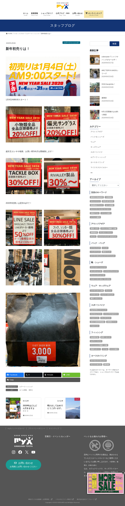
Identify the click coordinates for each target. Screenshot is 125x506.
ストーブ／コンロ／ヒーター (100, 209)
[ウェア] (73, 407)
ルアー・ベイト (96, 341)
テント (93, 236)
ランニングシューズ (97, 275)
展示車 (106, 364)
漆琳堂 (104, 98)
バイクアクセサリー (111, 314)
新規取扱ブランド (97, 205)
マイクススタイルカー (99, 167)
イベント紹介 (106, 213)
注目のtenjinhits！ (108, 84)
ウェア (93, 142)
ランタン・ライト (106, 232)
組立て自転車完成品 (97, 322)
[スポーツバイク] (13, 407)
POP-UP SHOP (108, 201)
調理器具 (94, 232)
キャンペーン (95, 201)
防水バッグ (106, 252)
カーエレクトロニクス (98, 360)
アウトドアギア (97, 132)
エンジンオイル (96, 364)
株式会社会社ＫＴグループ (85, 499)
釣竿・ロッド (105, 337)
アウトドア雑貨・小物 (108, 228)
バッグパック (95, 252)
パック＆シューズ (97, 137)
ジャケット (94, 294)
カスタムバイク (96, 314)
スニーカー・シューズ (98, 267)
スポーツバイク (97, 152)
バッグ (105, 248)
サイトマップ (54, 428)
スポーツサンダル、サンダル (100, 279)
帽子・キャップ (96, 298)
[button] (23, 465)
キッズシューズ (96, 271)
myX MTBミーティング (98, 310)
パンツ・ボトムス (107, 294)
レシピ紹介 (114, 349)
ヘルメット (94, 318)
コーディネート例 (97, 290)
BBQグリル (94, 213)
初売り (31, 390)
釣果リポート (95, 349)
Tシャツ (108, 290)
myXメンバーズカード (16, 428)
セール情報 (23, 390)
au (92, 172)
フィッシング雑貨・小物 (99, 345)
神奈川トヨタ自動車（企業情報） (39, 499)
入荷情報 (109, 197)
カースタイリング (97, 162)
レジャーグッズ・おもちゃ (107, 236)
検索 (114, 44)
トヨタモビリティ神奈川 (64, 499)
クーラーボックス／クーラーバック (102, 256)
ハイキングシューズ (111, 271)
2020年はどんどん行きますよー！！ (30, 408)
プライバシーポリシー (36, 428)
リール (105, 349)
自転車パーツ (111, 322)
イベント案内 (95, 217)
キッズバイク (105, 318)
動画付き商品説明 (97, 197)
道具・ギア (94, 228)
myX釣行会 (94, 337)
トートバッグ (95, 248)
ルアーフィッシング (71, 43)
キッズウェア (96, 147)
